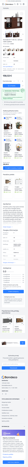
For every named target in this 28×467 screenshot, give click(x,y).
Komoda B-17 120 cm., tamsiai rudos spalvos (8, 133)
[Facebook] (2, 394)
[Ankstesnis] (5, 20)
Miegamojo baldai (6, 402)
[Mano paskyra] (17, 4)
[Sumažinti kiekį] (14, 81)
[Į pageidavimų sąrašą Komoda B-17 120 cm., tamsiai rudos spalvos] (10, 123)
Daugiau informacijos (8, 98)
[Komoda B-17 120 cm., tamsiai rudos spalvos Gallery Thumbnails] (13, 34)
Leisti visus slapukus (13, 462)
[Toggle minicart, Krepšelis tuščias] (20, 4)
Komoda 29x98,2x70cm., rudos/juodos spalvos (18, 329)
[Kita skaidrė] (22, 187)
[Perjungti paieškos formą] (15, 4)
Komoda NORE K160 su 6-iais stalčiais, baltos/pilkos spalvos (6, 329)
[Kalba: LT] (23, 4)
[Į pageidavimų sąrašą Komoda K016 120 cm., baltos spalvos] (21, 179)
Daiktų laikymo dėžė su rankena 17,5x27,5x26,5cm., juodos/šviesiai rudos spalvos (19, 133)
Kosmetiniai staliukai (7, 418)
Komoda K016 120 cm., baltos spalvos (18, 189)
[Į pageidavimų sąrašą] (22, 85)
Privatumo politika (8, 454)
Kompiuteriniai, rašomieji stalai (9, 415)
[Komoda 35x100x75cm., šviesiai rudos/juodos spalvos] (8, 181)
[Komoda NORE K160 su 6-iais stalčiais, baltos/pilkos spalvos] (7, 321)
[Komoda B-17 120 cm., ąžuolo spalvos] (9, 49)
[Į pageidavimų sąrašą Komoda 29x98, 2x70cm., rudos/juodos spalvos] (22, 318)
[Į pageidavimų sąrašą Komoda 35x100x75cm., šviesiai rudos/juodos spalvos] (10, 179)
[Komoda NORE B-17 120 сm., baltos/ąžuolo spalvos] (13, 49)
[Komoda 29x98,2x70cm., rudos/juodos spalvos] (19, 321)
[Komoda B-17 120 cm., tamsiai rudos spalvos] (8, 125)
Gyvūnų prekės (5, 421)
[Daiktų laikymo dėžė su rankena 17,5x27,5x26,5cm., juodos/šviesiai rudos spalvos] (19, 125)
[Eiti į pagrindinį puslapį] (9, 4)
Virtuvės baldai (5, 407)
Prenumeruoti (13, 368)
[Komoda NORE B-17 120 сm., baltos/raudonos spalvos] (13, 54)
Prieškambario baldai (7, 410)
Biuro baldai (5, 405)
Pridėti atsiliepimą (13, 291)
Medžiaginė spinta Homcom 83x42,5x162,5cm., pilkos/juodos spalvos (8, 155)
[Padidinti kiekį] (22, 81)
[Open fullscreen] (21, 13)
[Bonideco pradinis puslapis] (9, 377)
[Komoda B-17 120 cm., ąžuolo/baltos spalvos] (17, 49)
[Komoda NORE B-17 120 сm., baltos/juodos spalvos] (9, 54)
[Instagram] (5, 394)
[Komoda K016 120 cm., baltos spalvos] (19, 181)
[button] (13, 399)
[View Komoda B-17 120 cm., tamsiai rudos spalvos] (8, 34)
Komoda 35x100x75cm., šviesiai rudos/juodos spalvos (7, 189)
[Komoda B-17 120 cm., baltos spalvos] (5, 49)
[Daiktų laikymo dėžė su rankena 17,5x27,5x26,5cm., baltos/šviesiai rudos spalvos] (19, 147)
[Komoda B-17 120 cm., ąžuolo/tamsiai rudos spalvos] (21, 49)
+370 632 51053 (6, 383)
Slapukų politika (7, 457)
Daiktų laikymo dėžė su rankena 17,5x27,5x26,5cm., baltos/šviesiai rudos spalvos (19, 155)
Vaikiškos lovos (5, 413)
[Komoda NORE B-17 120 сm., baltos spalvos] (5, 54)
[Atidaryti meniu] (3, 4)
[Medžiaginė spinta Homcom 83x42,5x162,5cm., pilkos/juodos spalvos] (8, 147)
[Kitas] (22, 20)
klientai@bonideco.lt (7, 385)
